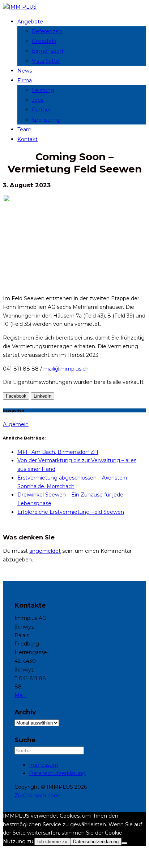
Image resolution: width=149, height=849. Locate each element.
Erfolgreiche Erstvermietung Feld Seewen (70, 512)
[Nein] (124, 843)
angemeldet (45, 551)
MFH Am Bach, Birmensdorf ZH (57, 452)
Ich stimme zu (52, 841)
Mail (20, 695)
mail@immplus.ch (66, 369)
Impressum (43, 765)
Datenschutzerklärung (57, 773)
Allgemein (16, 424)
